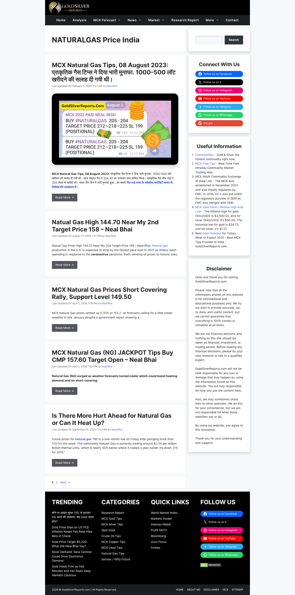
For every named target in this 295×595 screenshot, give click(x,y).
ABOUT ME (193, 589)
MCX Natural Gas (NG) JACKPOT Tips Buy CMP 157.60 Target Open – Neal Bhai (112, 356)
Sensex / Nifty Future (115, 559)
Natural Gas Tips (112, 553)
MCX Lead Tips (111, 547)
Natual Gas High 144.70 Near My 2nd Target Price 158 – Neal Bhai (105, 225)
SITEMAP (237, 589)
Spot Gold (108, 530)
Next (65, 482)
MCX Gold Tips (111, 518)
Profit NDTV (159, 530)
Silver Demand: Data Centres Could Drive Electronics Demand (72, 556)
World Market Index (164, 512)
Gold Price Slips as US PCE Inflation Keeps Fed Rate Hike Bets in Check (72, 532)
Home (61, 20)
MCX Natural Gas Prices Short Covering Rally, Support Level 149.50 (109, 293)
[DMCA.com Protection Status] (210, 566)
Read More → (64, 197)
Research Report (185, 20)
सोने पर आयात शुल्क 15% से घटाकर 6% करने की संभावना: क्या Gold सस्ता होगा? (73, 517)
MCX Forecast (104, 20)
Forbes (155, 547)
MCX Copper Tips (113, 542)
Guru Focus (158, 542)
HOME (180, 589)
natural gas (83, 439)
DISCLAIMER (211, 589)
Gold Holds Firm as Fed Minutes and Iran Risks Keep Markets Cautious (71, 571)
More (210, 20)
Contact (232, 20)
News (132, 20)
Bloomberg (158, 536)
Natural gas (160, 245)
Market (154, 20)
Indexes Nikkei (161, 524)
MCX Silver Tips (112, 524)
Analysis (80, 20)
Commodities (204, 155)
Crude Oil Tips (111, 536)
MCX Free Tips (205, 163)
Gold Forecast (211, 233)
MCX (218, 194)
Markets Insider (161, 518)
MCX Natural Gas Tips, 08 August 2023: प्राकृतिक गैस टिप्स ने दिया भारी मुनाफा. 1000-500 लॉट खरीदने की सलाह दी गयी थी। (114, 72)
